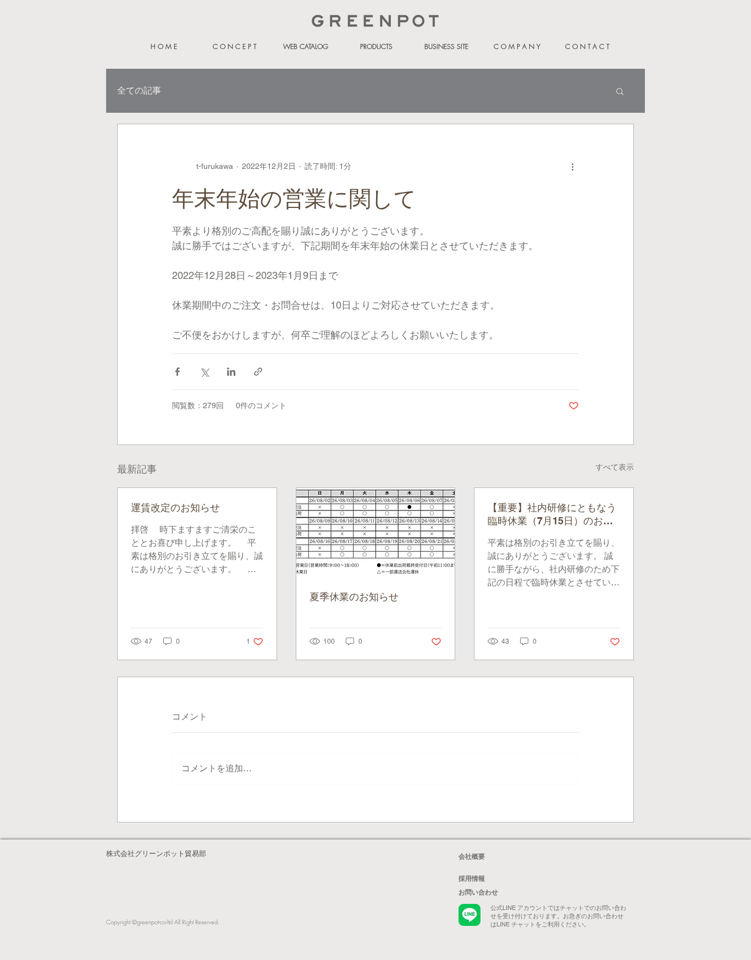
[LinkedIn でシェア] (231, 371)
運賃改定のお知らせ (175, 507)
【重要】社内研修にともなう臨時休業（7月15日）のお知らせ (552, 515)
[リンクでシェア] (258, 371)
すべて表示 (614, 467)
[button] (620, 90)
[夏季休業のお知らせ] (375, 532)
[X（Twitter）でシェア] (204, 371)
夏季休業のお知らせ (354, 596)
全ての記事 (139, 90)
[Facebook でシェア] (177, 371)
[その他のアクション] (572, 166)
